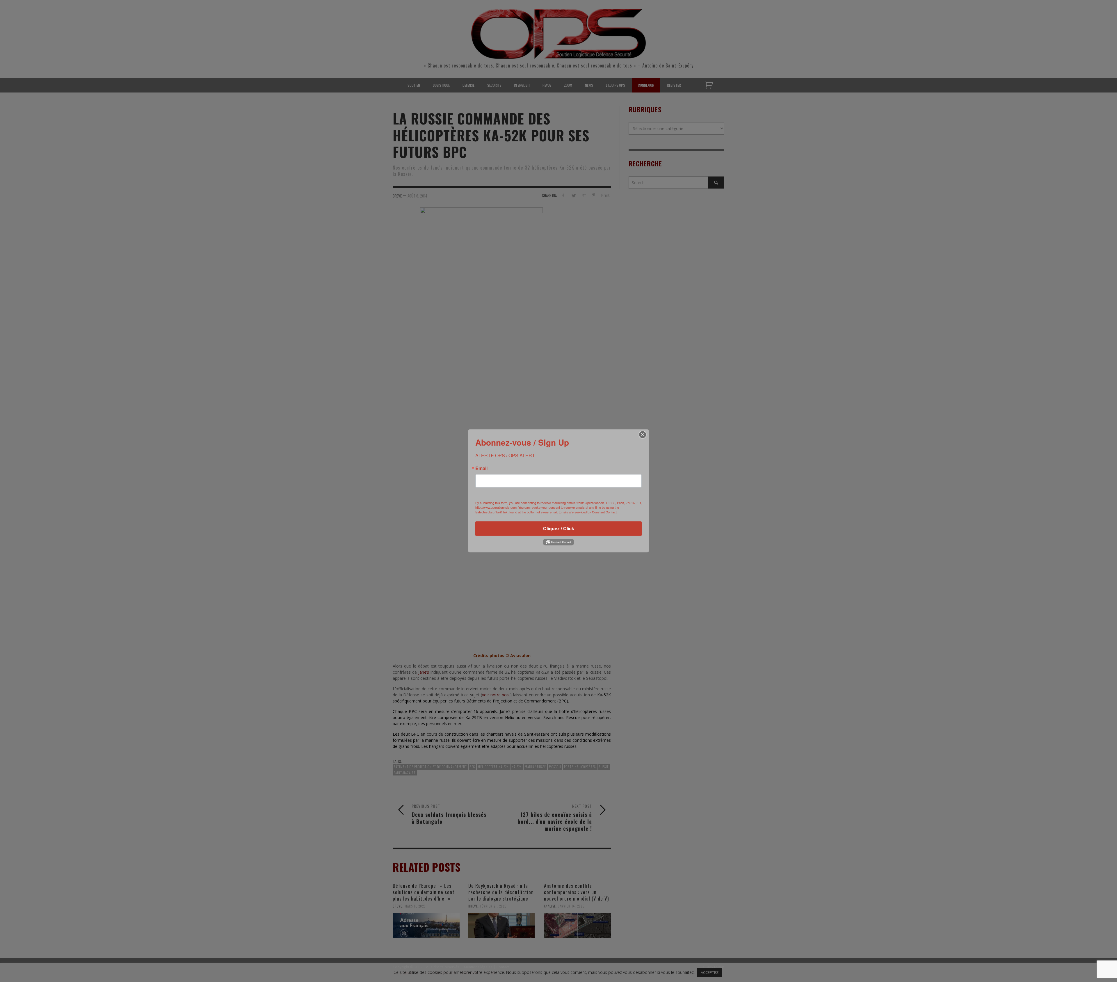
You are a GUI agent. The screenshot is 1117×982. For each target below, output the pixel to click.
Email (481, 468)
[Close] (642, 434)
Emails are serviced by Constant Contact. (588, 512)
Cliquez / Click (558, 528)
